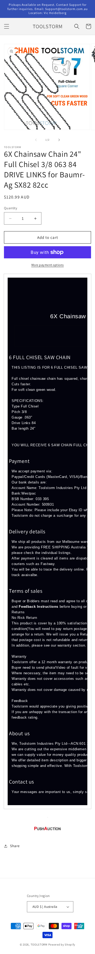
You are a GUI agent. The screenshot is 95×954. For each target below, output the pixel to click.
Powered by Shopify (61, 944)
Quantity (10, 208)
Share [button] (15, 845)
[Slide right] (59, 140)
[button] (6, 26)
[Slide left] (36, 140)
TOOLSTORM (39, 944)
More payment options (47, 265)
